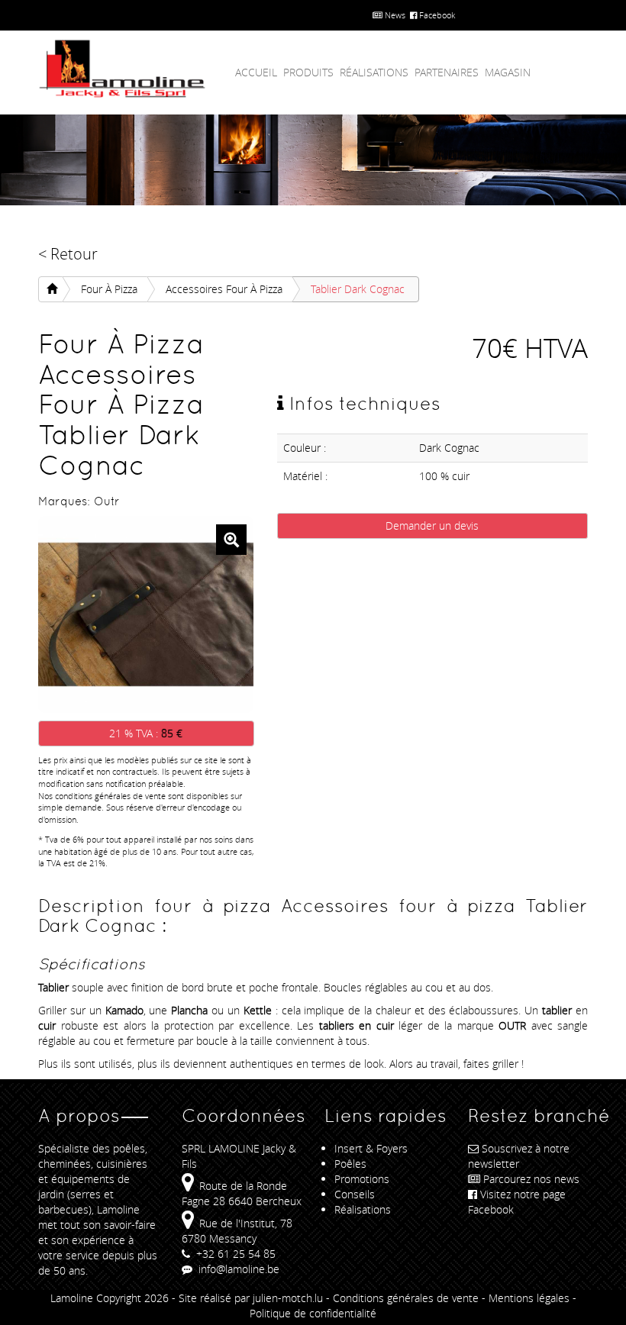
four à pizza (109, 289)
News (393, 15)
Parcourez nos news (531, 1179)
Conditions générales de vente (406, 1298)
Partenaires (447, 72)
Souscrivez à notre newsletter (519, 1156)
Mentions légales (529, 1298)
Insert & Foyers (371, 1148)
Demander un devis (432, 525)
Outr (107, 501)
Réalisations (374, 72)
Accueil (256, 72)
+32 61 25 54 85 (234, 1253)
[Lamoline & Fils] (122, 69)
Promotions (361, 1179)
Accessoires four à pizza (224, 289)
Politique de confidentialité (313, 1313)
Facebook (436, 15)
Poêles (350, 1163)
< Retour (68, 253)
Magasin (508, 72)
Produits (308, 72)
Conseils (354, 1194)
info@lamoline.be (237, 1269)
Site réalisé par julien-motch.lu (251, 1298)
